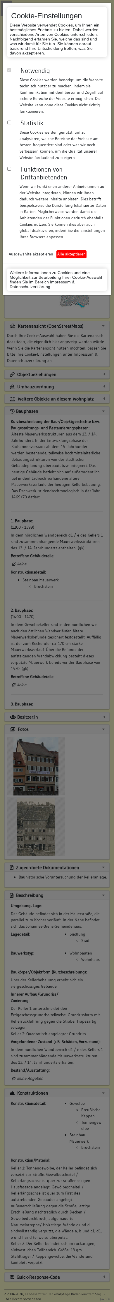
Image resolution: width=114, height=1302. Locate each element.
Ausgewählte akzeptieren (31, 254)
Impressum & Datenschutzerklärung (42, 284)
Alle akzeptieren (71, 254)
